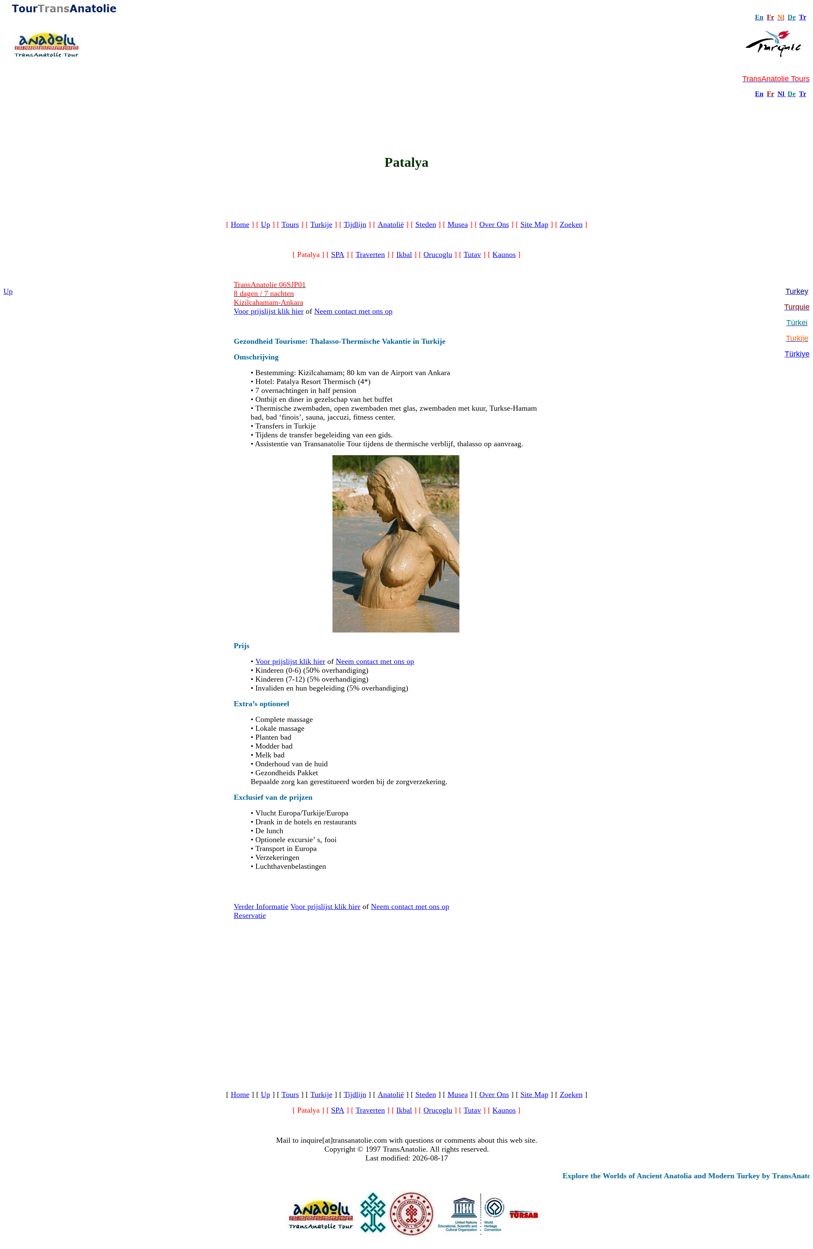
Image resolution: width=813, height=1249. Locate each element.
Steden (425, 224)
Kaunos (504, 254)
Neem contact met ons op (353, 311)
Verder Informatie (261, 906)
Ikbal (404, 254)
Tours (290, 224)
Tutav (472, 254)
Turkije (321, 224)
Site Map (534, 224)
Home (240, 224)
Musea (458, 224)
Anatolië (391, 224)
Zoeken (571, 224)
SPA (337, 254)
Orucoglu (437, 254)
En (759, 93)
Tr (802, 17)
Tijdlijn (355, 224)
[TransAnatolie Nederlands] (785, 93)
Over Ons (494, 224)
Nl (780, 93)
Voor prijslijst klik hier (269, 311)
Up (265, 224)
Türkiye (797, 354)
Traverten (370, 254)
